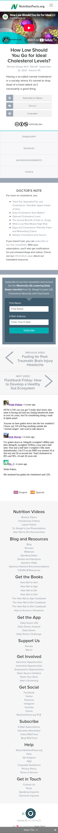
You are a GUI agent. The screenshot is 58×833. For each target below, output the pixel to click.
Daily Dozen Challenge (29, 634)
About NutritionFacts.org (29, 750)
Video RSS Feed (29, 734)
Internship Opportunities (29, 665)
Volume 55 (34, 70)
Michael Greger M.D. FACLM (22, 66)
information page (24, 255)
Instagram (29, 703)
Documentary (29, 532)
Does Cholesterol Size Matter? (28, 212)
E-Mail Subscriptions (29, 727)
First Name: (16, 303)
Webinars (29, 551)
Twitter (29, 696)
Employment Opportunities (29, 669)
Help (29, 753)
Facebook (29, 692)
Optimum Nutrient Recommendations (29, 566)
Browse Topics (29, 517)
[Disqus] (29, 437)
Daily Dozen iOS (29, 623)
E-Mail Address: (18, 316)
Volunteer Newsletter (29, 730)
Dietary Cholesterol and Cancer (29, 235)
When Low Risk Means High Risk (29, 223)
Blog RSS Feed (29, 738)
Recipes (29, 548)
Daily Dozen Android (29, 626)
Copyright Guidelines (29, 765)
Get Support (29, 757)
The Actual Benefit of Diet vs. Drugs (31, 220)
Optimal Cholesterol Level (26, 216)
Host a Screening (29, 680)
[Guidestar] (23, 813)
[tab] (29, 137)
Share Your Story (29, 676)
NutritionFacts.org (31, 6)
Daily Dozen (29, 630)
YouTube (29, 707)
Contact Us (29, 784)
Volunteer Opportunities (29, 662)
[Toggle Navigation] (51, 5)
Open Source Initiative (29, 673)
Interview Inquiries (29, 795)
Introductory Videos (29, 521)
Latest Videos (29, 524)
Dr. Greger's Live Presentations (29, 528)
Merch (29, 649)
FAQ (29, 761)
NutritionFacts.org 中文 (29, 714)
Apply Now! (39, 826)
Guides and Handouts (29, 559)
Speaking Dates (29, 555)
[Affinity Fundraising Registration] (30, 813)
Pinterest (29, 700)
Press (29, 788)
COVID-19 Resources (29, 570)
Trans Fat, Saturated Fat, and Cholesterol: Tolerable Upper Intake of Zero (31, 205)
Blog (29, 544)
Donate (29, 646)
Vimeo (29, 711)
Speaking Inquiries (29, 792)
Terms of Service (29, 772)
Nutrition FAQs (29, 562)
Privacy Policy (29, 768)
